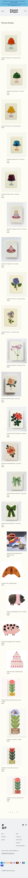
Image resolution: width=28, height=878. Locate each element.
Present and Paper (10, 870)
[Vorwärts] (19, 812)
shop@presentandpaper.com (7, 853)
